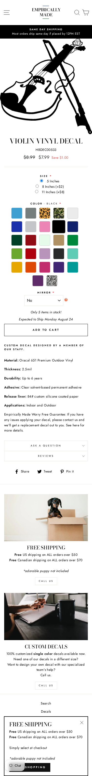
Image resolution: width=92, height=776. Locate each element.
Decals (46, 711)
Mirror (44, 292)
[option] (46, 32)
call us (46, 581)
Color (44, 203)
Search (46, 703)
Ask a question (46, 445)
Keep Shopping (30, 767)
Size (44, 176)
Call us (46, 685)
